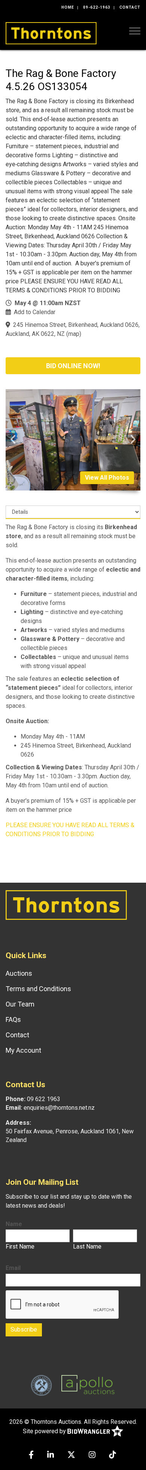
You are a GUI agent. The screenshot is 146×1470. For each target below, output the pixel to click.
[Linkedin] (50, 1455)
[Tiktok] (112, 1455)
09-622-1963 (96, 7)
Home (67, 7)
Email (13, 1267)
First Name (20, 1246)
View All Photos (107, 477)
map (73, 333)
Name (14, 1224)
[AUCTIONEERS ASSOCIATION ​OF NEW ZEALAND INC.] (41, 1385)
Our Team (20, 1004)
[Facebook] (31, 1455)
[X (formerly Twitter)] (71, 1455)
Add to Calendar (34, 312)
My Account (23, 1050)
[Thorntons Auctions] (51, 32)
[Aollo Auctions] (88, 1385)
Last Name (87, 1246)
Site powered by (45, 1431)
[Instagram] (92, 1455)
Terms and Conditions (38, 989)
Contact (129, 7)
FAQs (13, 1019)
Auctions (19, 973)
